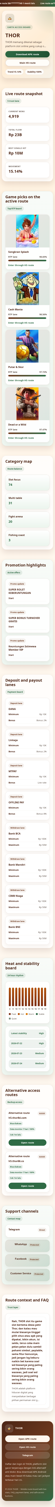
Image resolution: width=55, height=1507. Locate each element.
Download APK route (27, 54)
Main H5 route (28, 62)
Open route (27, 1142)
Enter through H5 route (21, 265)
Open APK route (27, 1438)
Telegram (27, 1455)
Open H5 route (27, 1447)
